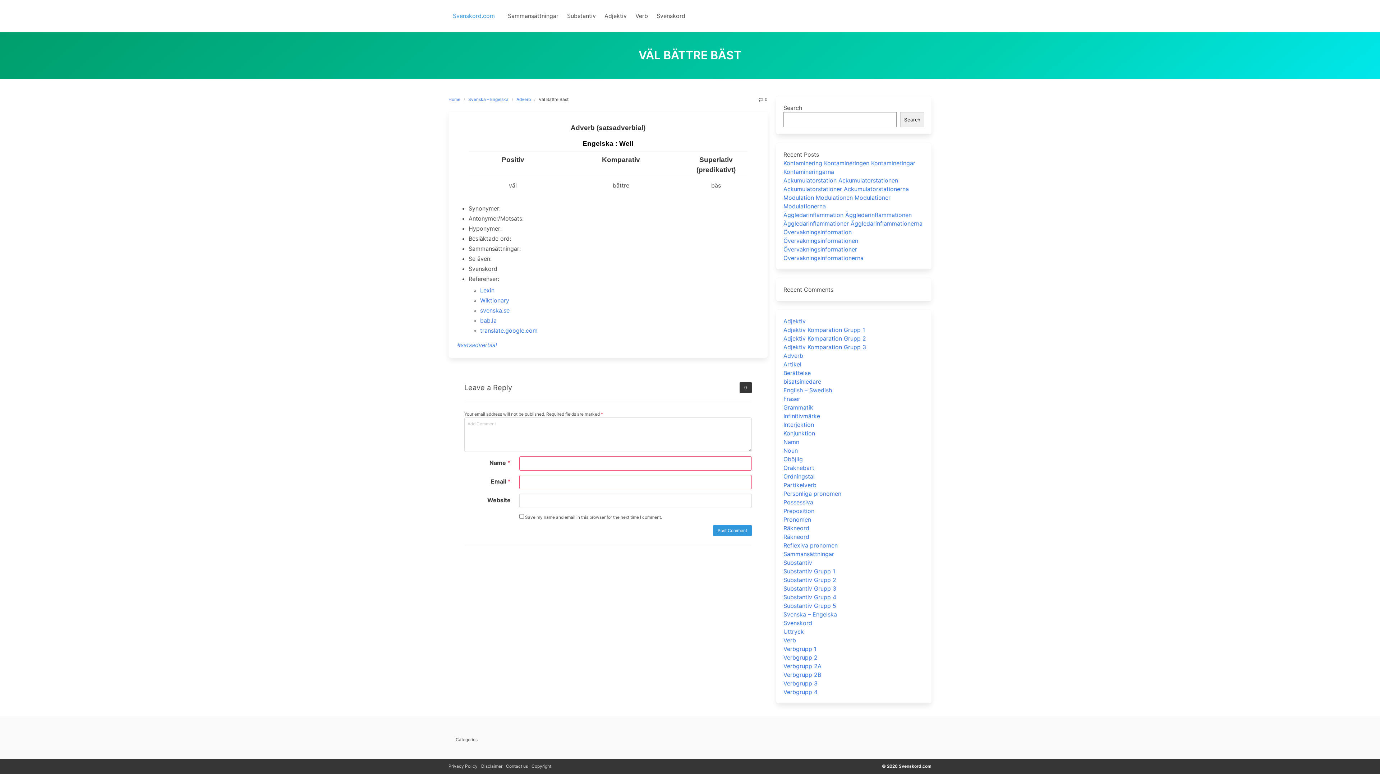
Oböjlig (793, 459)
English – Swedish (807, 390)
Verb (789, 640)
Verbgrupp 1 (799, 648)
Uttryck (793, 631)
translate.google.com (509, 330)
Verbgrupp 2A (802, 666)
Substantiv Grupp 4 (809, 597)
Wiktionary (494, 300)
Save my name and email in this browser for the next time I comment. (593, 517)
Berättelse (797, 373)
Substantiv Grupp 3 (809, 588)
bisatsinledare (802, 381)
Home (454, 99)
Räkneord (796, 528)
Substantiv (797, 562)
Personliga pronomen (812, 493)
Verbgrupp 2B (802, 674)
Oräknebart (798, 467)
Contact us (517, 766)
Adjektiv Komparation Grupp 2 (824, 338)
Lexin (487, 290)
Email (501, 481)
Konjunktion (799, 433)
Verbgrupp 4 (800, 692)
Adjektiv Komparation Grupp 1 (824, 329)
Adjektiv (794, 321)
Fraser (791, 398)
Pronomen (797, 519)
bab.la (488, 320)
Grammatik (798, 407)
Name (500, 462)
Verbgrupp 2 (800, 657)
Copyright (541, 766)
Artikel (792, 364)
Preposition (798, 510)
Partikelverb (799, 485)
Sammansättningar (808, 554)
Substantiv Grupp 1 (809, 571)
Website (499, 500)
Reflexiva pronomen (810, 545)
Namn (791, 441)
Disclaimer (491, 766)
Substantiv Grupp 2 (809, 579)
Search (792, 107)
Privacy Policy (463, 766)
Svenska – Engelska (488, 99)
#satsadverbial (477, 344)
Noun (790, 450)
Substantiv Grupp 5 (809, 605)
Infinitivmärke (801, 416)
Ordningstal (799, 476)
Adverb (523, 99)
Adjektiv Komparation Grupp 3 (824, 347)
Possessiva (798, 502)
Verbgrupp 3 (800, 683)
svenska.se (495, 310)
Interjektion (798, 424)
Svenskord (797, 623)
